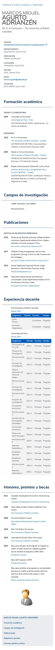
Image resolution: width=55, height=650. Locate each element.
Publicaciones (9, 633)
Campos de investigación (14, 628)
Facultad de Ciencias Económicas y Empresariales (24, 45)
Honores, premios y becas (14, 643)
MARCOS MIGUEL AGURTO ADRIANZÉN (21, 617)
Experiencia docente (12, 638)
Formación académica (13, 623)
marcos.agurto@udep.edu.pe (15, 79)
